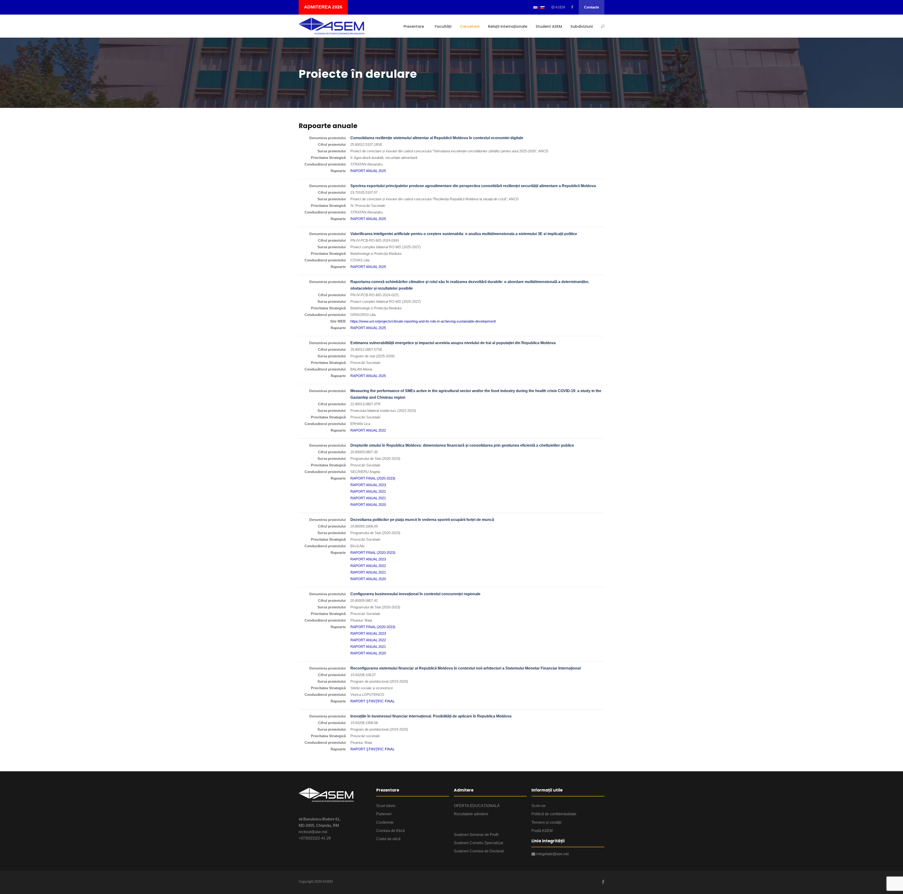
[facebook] (572, 7)
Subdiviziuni (581, 26)
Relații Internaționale (507, 26)
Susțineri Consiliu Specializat (478, 843)
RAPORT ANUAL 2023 (368, 485)
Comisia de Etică (390, 831)
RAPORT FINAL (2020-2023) (372, 478)
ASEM (559, 7)
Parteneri (384, 814)
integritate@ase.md (552, 854)
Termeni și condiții (546, 822)
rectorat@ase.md (313, 832)
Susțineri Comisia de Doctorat (479, 851)
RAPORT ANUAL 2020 (368, 505)
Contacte (591, 7)
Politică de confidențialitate (553, 814)
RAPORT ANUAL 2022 (368, 430)
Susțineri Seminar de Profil (476, 835)
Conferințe (385, 822)
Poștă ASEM (542, 831)
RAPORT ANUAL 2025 (368, 171)
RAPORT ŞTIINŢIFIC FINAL (372, 701)
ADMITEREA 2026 (323, 6)
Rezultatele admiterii (471, 814)
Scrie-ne (538, 806)
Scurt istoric (386, 806)
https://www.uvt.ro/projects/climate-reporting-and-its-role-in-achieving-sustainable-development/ (423, 321)
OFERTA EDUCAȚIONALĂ (477, 806)
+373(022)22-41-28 (315, 838)
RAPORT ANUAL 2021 (368, 498)
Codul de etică (388, 839)
